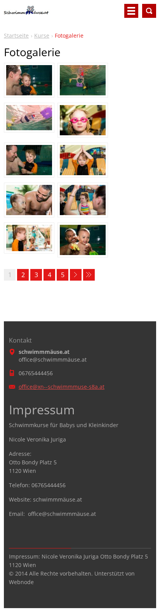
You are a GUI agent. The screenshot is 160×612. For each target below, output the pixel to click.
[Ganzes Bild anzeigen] (29, 80)
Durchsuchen (149, 11)
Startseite (16, 35)
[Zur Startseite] (28, 14)
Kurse (41, 35)
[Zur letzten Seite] (89, 275)
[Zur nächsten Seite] (76, 275)
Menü (131, 11)
